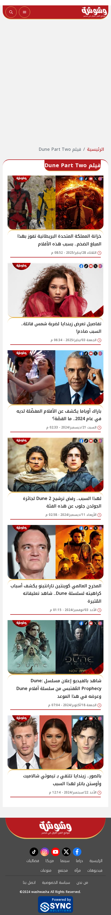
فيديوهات (94, 870)
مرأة (77, 870)
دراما (79, 860)
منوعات (45, 870)
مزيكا (50, 860)
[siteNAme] (94, 12)
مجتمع (63, 870)
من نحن (82, 882)
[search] (11, 12)
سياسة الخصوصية (56, 882)
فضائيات (32, 860)
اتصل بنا (29, 882)
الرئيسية (95, 149)
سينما (65, 860)
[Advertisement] (55, 82)
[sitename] (55, 828)
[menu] (24, 12)
